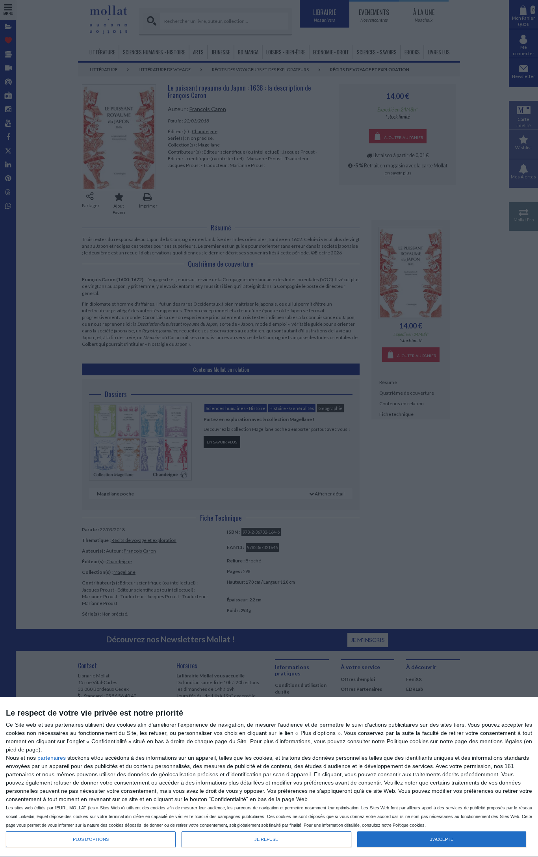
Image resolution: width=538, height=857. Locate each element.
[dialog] (269, 777)
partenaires (51, 758)
